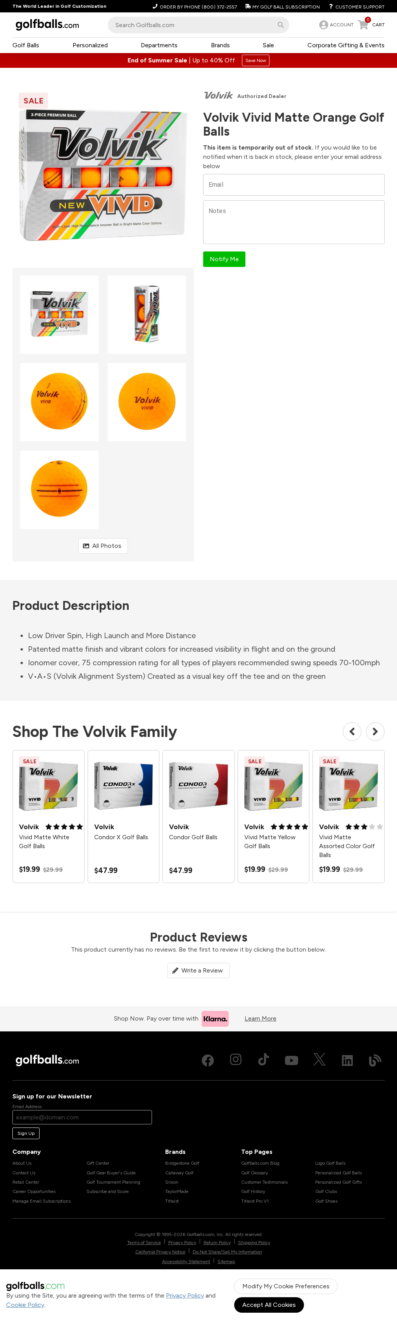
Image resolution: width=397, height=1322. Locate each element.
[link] (336, 25)
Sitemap (226, 1261)
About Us (21, 1163)
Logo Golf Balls (330, 1163)
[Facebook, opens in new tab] (207, 1060)
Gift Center (97, 1163)
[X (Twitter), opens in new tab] (319, 1060)
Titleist (172, 1201)
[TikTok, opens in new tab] (263, 1060)
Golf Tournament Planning (113, 1182)
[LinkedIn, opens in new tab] (347, 1060)
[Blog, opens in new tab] (375, 1060)
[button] (280, 24)
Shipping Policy (254, 1242)
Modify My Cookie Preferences (286, 1286)
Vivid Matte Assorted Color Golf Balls (347, 845)
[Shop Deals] (198, 60)
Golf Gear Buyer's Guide (111, 1173)
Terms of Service (144, 1242)
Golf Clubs (326, 1191)
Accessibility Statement (186, 1261)
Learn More (260, 1018)
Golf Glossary (254, 1173)
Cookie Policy (25, 1304)
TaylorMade (176, 1191)
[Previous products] (352, 731)
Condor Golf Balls (193, 837)
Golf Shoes (326, 1201)
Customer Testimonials (264, 1182)
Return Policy (217, 1242)
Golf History (253, 1191)
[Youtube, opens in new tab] (291, 1060)
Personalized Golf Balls (338, 1173)
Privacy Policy (185, 1295)
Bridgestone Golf (182, 1163)
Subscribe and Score (107, 1191)
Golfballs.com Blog (260, 1163)
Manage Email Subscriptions (41, 1201)
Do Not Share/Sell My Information (227, 1252)
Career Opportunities (33, 1191)
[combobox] (198, 25)
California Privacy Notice (160, 1252)
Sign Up (26, 1133)
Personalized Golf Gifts (338, 1182)
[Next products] (375, 731)
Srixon (171, 1182)
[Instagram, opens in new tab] (235, 1060)
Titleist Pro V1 (255, 1201)
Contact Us (23, 1173)
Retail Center (25, 1182)
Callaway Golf (179, 1173)
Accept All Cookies (269, 1304)
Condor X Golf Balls (121, 837)
